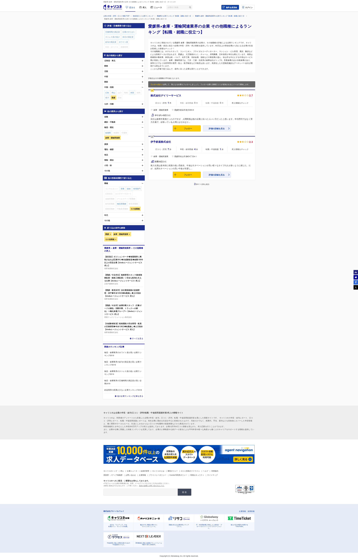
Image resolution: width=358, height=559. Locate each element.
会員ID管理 (145, 471)
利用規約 (214, 471)
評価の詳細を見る (217, 128)
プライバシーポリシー (157, 475)
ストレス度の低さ (112, 37)
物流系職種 (121, 203)
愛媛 (107, 234)
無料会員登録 (231, 7)
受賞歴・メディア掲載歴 (112, 475)
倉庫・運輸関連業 (121, 234)
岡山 (113, 92)
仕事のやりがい (129, 31)
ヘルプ (205, 471)
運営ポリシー (173, 471)
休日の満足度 (128, 37)
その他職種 (109, 239)
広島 (107, 92)
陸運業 (108, 132)
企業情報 (142, 475)
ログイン (249, 7)
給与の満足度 (110, 42)
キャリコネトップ (110, 471)
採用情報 (251, 511)
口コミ (132, 7)
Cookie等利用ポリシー (178, 475)
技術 (129, 188)
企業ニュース (132, 471)
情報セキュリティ (197, 475)
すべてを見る (137, 338)
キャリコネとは (158, 471)
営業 (122, 188)
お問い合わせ (131, 475)
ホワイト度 (123, 42)
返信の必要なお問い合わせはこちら (151, 485)
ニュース (158, 7)
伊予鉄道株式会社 (161, 141)
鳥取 (132, 92)
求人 (145, 7)
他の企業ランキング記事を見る (130, 396)
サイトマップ (212, 475)
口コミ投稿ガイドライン (190, 471)
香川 (107, 97)
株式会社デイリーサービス (166, 95)
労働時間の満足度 (112, 31)
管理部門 (137, 188)
